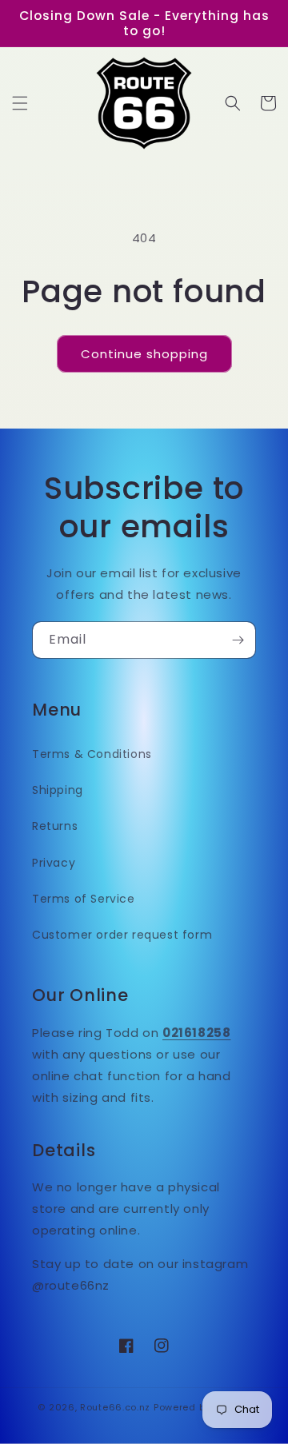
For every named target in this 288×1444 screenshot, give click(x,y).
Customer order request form (122, 935)
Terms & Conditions (92, 754)
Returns (55, 826)
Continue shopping (144, 353)
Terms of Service (83, 899)
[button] (20, 103)
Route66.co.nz (115, 1407)
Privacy (53, 863)
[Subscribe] (237, 640)
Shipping (57, 790)
